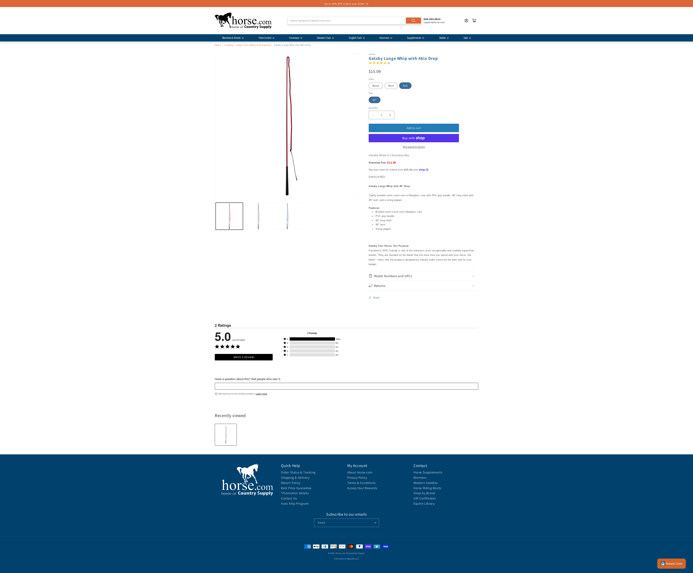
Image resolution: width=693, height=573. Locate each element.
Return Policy (290, 483)
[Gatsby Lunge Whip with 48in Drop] (226, 435)
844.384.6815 (432, 19)
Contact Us (289, 498)
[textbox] (346, 386)
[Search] (413, 20)
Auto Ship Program (295, 503)
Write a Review (244, 357)
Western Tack (324, 38)
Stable (442, 38)
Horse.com (340, 553)
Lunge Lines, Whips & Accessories (253, 45)
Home (218, 45)
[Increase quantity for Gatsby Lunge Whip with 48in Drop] (390, 115)
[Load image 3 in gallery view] (287, 216)
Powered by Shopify (355, 553)
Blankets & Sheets (231, 38)
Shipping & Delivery (295, 477)
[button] (423, 276)
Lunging (228, 45)
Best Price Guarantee (296, 488)
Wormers (384, 38)
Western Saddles (425, 483)
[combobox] (354, 20)
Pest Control (265, 38)
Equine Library (424, 503)
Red (405, 85)
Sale (465, 38)
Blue (391, 85)
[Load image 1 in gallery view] (229, 216)
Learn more (261, 393)
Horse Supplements (427, 472)
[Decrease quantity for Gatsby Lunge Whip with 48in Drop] (373, 115)
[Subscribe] (375, 523)
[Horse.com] (244, 20)
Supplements (414, 38)
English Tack (355, 38)
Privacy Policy (357, 477)
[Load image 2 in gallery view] (258, 216)
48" (374, 100)
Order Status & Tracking (298, 472)
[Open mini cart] (474, 21)
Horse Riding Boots (427, 488)
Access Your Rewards (362, 488)
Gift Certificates (424, 498)
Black (375, 85)
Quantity (373, 107)
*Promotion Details (295, 493)
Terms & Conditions (361, 483)
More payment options (414, 146)
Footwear (294, 38)
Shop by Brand (424, 493)
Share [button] (376, 297)
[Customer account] (466, 21)
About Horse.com (359, 472)
